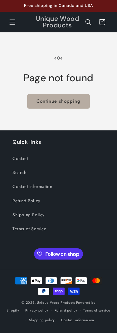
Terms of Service (29, 229)
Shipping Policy (28, 215)
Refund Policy (26, 201)
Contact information (77, 319)
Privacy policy (36, 310)
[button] (12, 22)
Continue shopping (58, 101)
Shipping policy (42, 319)
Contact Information (32, 186)
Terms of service (96, 310)
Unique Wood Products (56, 302)
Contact (20, 158)
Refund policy (66, 310)
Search (19, 172)
